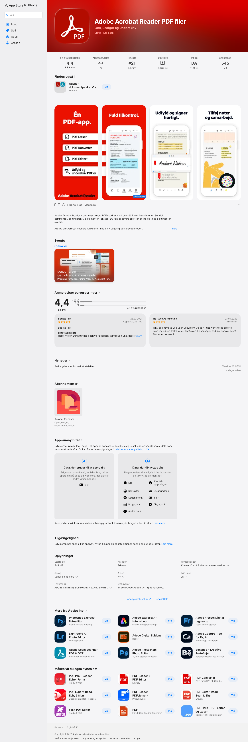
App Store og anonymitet (94, 738)
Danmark (58, 727)
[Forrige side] (50, 152)
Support (137, 738)
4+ (119, 576)
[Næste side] (244, 152)
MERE (139, 335)
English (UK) (72, 727)
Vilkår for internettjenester (66, 738)
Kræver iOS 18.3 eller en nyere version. (203, 565)
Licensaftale (161, 599)
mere (174, 228)
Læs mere (159, 523)
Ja (182, 576)
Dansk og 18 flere (64, 576)
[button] (23, 24)
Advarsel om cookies (120, 738)
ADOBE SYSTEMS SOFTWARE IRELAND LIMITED (81, 587)
